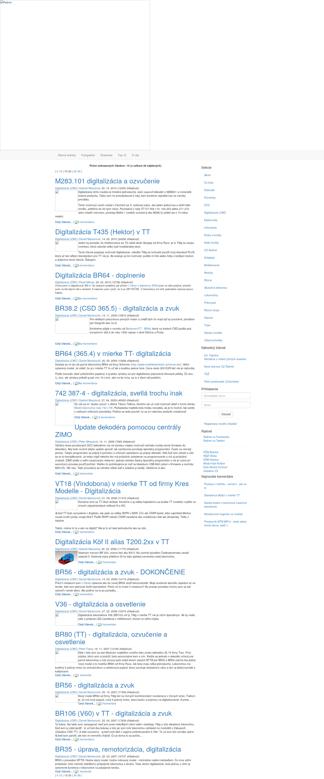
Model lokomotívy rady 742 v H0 (93, 408)
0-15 (59, 171)
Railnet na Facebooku (216, 437)
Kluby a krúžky (212, 235)
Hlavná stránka (67, 155)
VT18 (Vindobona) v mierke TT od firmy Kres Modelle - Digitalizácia (122, 486)
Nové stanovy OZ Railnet (219, 366)
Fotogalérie (88, 155)
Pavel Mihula (86, 282)
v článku (86, 583)
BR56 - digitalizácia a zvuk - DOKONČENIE (120, 571)
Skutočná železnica (215, 287)
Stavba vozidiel (213, 333)
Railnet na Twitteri (214, 440)
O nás (135, 155)
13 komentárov (106, 417)
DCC (207, 205)
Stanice (208, 317)
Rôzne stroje (211, 310)
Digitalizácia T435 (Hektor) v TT (102, 231)
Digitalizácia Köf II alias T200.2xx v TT (112, 541)
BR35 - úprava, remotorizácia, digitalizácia (118, 748)
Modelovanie (211, 265)
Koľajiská (209, 257)
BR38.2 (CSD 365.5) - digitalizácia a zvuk (117, 308)
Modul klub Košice (214, 463)
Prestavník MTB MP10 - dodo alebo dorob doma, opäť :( (225, 523)
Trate (207, 325)
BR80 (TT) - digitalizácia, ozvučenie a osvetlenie (111, 637)
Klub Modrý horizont (215, 467)
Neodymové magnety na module (223, 514)
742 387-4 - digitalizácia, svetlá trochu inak (118, 392)
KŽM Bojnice (210, 452)
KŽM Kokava (211, 459)
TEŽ (206, 374)
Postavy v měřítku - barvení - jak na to (225, 486)
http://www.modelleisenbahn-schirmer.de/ (156, 364)
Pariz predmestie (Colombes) (221, 381)
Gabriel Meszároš (89, 188)
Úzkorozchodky (213, 340)
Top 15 (122, 155)
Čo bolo (208, 182)
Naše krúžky (211, 242)
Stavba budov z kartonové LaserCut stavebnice (225, 504)
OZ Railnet (210, 250)
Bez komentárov (87, 298)
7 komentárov (86, 532)
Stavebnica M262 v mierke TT (222, 495)
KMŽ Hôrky (210, 456)
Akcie (207, 175)
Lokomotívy (211, 295)
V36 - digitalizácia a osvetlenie (100, 603)
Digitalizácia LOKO (66, 188)
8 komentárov (86, 265)
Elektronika (210, 220)
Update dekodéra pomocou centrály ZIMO (118, 430)
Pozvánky (210, 197)
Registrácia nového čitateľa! (220, 424)
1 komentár (85, 675)
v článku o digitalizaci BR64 (143, 285)
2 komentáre (85, 473)
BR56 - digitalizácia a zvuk (94, 684)
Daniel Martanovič (89, 239)
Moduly (208, 272)
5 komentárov (86, 222)
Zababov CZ (210, 471)
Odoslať (226, 414)
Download (106, 155)
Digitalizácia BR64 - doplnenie (100, 275)
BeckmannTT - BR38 (138, 328)
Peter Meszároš (88, 441)
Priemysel (210, 302)
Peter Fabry (86, 649)
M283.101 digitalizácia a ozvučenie (107, 180)
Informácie (210, 227)
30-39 (77, 171)
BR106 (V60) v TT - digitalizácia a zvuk (113, 713)
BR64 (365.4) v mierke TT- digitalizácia (113, 353)
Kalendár (209, 190)
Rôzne (208, 280)
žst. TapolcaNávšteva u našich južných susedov (225, 357)
